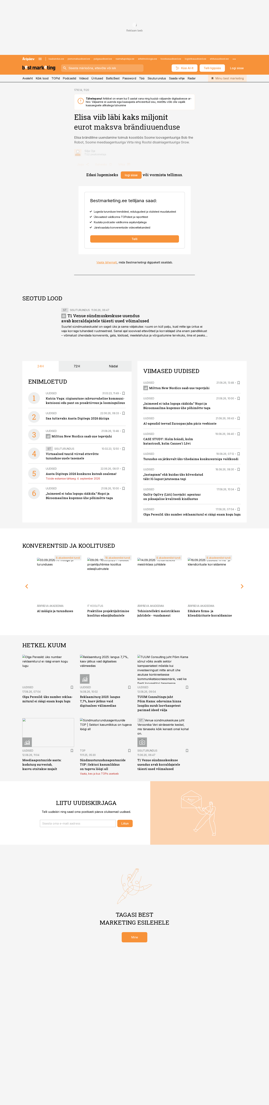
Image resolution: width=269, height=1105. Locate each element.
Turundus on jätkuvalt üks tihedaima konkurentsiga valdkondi (190, 459)
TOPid (55, 78)
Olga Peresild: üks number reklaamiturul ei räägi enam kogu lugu (192, 514)
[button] (78, 823)
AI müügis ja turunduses (55, 611)
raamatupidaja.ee (125, 58)
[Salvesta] (123, 393)
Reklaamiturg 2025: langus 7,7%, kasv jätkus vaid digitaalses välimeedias (100, 701)
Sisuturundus (156, 78)
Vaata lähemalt (106, 262)
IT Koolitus (95, 605)
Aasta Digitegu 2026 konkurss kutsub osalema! (81, 474)
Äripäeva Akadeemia (50, 605)
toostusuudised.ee (171, 58)
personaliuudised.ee (79, 58)
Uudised (51, 393)
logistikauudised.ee (195, 58)
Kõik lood (42, 78)
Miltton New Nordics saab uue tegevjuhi (82, 436)
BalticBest (112, 78)
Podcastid (69, 78)
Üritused (97, 78)
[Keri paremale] (242, 586)
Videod (83, 78)
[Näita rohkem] (234, 58)
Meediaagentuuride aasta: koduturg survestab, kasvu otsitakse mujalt (41, 764)
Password (129, 78)
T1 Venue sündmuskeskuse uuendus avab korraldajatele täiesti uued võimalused (105, 318)
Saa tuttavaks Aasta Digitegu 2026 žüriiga (77, 418)
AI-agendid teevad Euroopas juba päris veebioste (179, 423)
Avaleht (27, 78)
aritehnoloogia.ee (147, 58)
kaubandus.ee (56, 58)
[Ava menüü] (40, 58)
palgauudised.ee (103, 58)
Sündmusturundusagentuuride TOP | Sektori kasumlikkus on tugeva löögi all (103, 764)
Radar (192, 78)
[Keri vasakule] (26, 586)
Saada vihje (177, 78)
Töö (142, 78)
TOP (82, 750)
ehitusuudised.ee (219, 58)
